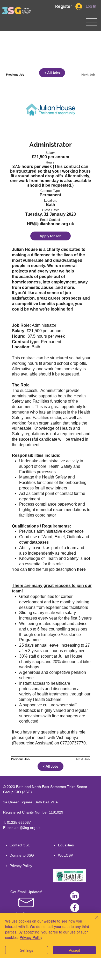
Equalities (66, 845)
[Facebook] (74, 907)
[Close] (94, 920)
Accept (74, 950)
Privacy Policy (21, 866)
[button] (63, 6)
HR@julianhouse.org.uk (50, 224)
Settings (26, 950)
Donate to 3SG (22, 855)
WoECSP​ (65, 855)
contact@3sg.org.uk (24, 828)
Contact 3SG (20, 845)
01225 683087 (19, 822)
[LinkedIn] (74, 895)
